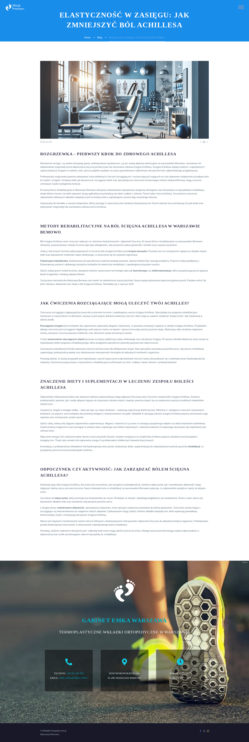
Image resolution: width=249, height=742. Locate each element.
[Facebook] (200, 731)
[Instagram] (208, 731)
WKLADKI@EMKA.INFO (73, 678)
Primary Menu (241, 7)
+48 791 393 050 (75, 673)
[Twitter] (204, 731)
